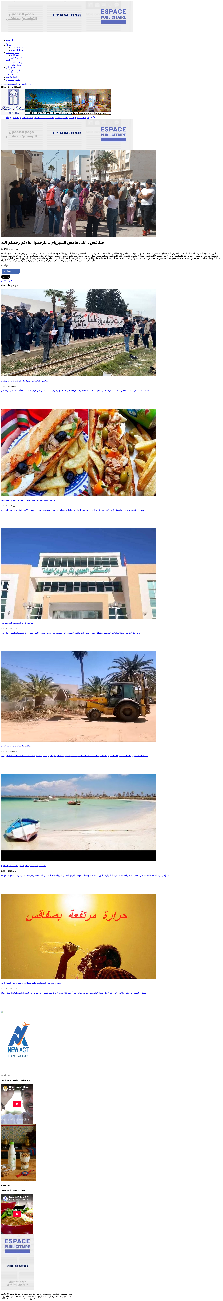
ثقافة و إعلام (11, 67)
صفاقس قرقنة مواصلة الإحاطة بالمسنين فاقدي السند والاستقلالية (23, 866)
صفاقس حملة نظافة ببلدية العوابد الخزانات (16, 746)
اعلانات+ (38, 117)
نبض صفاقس (12, 43)
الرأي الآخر (16, 70)
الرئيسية (9, 40)
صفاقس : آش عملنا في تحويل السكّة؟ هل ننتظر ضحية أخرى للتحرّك (24, 381)
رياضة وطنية (16, 65)
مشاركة (7, 271)
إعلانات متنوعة (48, 117)
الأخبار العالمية (17, 48)
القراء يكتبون (11, 77)
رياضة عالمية (17, 62)
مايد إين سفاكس (13, 80)
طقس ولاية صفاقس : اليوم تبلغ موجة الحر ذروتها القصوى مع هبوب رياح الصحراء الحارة (31, 983)
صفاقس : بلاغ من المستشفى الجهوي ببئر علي (17, 623)
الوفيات (9, 75)
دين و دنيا (15, 72)
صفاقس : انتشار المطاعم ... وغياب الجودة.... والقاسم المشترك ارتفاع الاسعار (28, 500)
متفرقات (15, 55)
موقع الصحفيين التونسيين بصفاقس (16, 84)
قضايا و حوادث (12, 52)
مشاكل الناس (17, 57)
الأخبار (8, 45)
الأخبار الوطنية (17, 50)
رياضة (8, 60)
